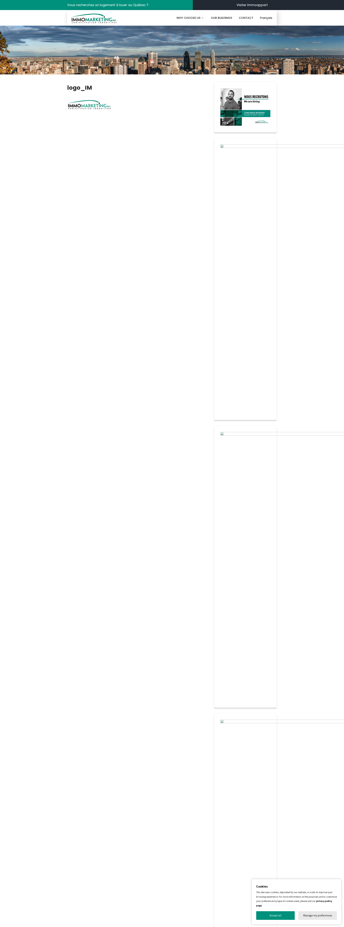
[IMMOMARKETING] (94, 18)
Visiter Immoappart (252, 5)
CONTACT (246, 18)
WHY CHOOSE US (188, 18)
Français (266, 18)
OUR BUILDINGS (221, 18)
